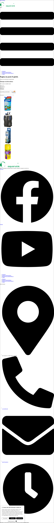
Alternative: (2, 95)
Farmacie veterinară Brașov (6, 72)
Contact (3, 74)
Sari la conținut (2, 0)
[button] (27, 38)
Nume (1, 85)
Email (1, 87)
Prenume (1, 86)
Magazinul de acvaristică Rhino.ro (8, 73)
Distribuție (4, 71)
